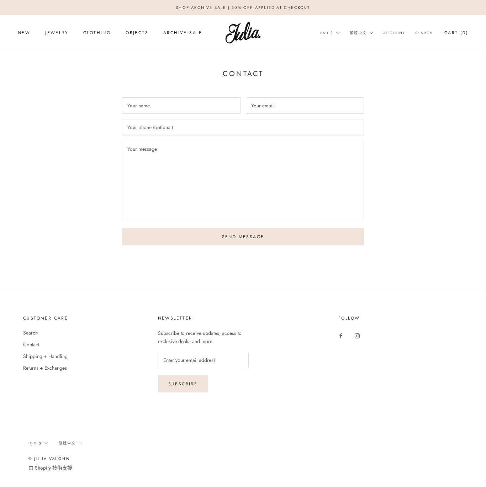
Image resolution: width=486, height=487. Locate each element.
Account (394, 33)
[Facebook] (340, 335)
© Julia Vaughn (49, 458)
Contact (31, 344)
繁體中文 (358, 33)
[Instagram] (357, 335)
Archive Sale (182, 33)
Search (424, 33)
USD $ (326, 33)
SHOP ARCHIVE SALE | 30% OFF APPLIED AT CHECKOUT (243, 7)
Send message (243, 237)
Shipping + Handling (45, 356)
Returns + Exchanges (45, 367)
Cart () (456, 33)
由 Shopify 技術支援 (50, 467)
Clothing (97, 33)
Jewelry (56, 33)
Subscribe (183, 384)
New (24, 33)
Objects (137, 33)
